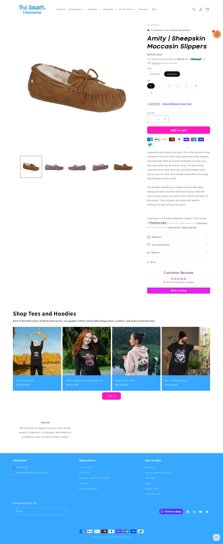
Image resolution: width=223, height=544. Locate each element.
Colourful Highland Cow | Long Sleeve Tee (84, 380)
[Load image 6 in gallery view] (123, 167)
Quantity (151, 113)
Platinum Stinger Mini (189, 227)
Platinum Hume (202, 223)
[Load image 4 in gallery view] (77, 167)
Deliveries (84, 483)
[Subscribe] (64, 511)
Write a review (179, 290)
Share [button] (153, 262)
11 (153, 93)
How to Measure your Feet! (177, 103)
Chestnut (172, 74)
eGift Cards (84, 472)
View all (111, 396)
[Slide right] (137, 167)
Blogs (148, 483)
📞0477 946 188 (20, 467)
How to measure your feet (158, 472)
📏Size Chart (153, 103)
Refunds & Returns (88, 488)
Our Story (149, 477)
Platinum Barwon (174, 227)
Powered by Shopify (123, 537)
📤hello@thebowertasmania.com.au (31, 472)
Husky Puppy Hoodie (25, 380)
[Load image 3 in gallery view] (54, 167)
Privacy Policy (151, 488)
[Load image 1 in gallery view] (31, 167)
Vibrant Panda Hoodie (125, 380)
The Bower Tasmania (106, 537)
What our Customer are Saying (94, 477)
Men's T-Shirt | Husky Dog (176, 380)
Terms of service (153, 494)
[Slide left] (16, 167)
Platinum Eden (158, 222)
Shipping (156, 63)
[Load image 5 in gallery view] (100, 167)
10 (197, 86)
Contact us (150, 467)
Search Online (86, 467)
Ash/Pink (156, 75)
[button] (76, 9)
